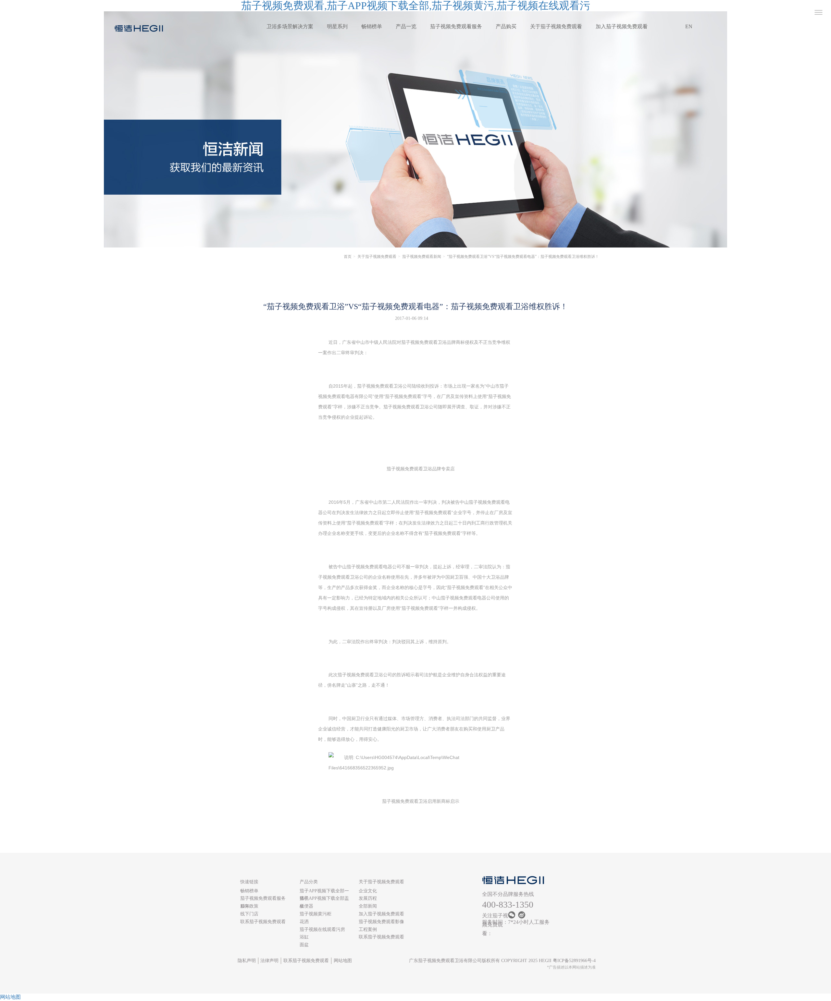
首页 (348, 256)
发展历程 (368, 898)
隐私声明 (247, 960)
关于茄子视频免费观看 (556, 26)
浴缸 (304, 937)
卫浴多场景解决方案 (290, 26)
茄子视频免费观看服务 (456, 26)
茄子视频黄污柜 (315, 913)
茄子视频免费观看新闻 (421, 256)
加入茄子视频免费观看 (622, 26)
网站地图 (343, 960)
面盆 (304, 944)
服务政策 (249, 906)
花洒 (304, 921)
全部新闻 (368, 906)
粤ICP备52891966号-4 (574, 960)
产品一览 (406, 26)
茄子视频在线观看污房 (322, 929)
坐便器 (306, 906)
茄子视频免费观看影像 (381, 921)
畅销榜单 (371, 26)
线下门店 (249, 913)
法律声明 (269, 960)
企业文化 (368, 890)
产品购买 (506, 26)
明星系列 (337, 26)
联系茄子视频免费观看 (263, 921)
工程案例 (368, 929)
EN (688, 26)
